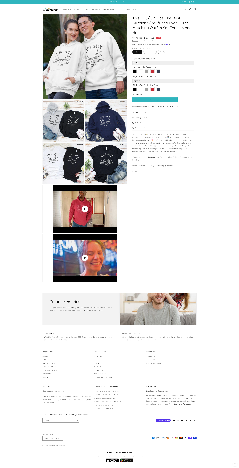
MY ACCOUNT (151, 356)
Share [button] (136, 172)
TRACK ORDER (151, 360)
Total (138, 94)
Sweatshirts (150, 52)
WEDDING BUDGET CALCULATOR (106, 394)
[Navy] (158, 71)
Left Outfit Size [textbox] (149, 58)
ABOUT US (98, 356)
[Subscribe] (77, 420)
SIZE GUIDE (46, 374)
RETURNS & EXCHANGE (154, 363)
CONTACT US (99, 363)
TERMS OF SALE (100, 374)
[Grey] (146, 71)
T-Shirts (137, 52)
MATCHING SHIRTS (49, 363)
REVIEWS (45, 360)
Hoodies (163, 52)
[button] (67, 9)
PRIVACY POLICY (100, 370)
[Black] (134, 71)
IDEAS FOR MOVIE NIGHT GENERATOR (108, 391)
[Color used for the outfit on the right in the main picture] (157, 85)
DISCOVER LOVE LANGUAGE (104, 409)
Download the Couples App (157, 391)
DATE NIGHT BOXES (49, 370)
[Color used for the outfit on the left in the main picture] (155, 67)
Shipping (135, 41)
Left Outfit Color (150, 67)
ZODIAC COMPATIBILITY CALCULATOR (107, 401)
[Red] (152, 71)
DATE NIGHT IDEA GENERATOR (105, 398)
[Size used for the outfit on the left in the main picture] (154, 58)
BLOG (96, 360)
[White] (140, 71)
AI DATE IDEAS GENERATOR (104, 405)
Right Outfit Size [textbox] (150, 76)
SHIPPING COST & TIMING (103, 377)
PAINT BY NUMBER (49, 367)
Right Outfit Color (150, 85)
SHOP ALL (46, 377)
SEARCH (45, 356)
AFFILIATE (97, 367)
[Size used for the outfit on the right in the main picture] (155, 76)
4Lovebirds (50, 445)
